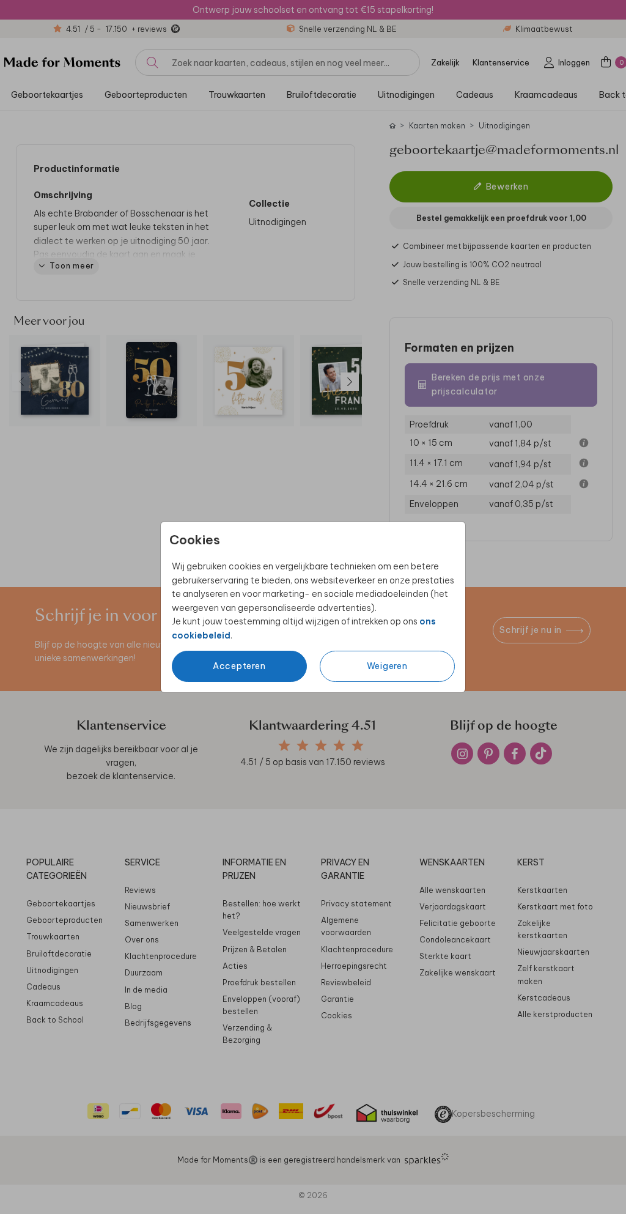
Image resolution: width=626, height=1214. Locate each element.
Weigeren (387, 666)
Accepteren (239, 666)
